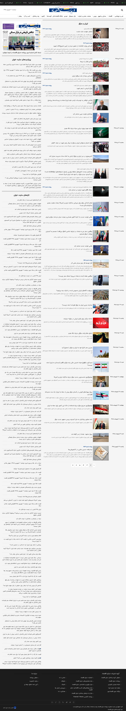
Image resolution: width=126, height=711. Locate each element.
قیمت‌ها (49, 16)
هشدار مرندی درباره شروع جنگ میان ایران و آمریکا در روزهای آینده (22, 106)
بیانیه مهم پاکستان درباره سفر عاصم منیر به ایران (27, 333)
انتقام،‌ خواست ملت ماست (84, 32)
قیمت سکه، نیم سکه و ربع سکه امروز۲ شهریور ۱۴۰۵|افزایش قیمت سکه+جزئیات (22, 245)
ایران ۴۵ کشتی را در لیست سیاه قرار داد (30, 276)
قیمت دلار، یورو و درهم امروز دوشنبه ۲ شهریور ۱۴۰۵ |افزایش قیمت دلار (22, 240)
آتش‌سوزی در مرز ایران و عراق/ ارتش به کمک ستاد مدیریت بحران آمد (70, 156)
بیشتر (20, 16)
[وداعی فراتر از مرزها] (100, 62)
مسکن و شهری (102, 16)
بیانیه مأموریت (33, 681)
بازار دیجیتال (72, 16)
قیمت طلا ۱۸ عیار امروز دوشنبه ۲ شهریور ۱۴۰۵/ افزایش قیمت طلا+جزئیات (24, 258)
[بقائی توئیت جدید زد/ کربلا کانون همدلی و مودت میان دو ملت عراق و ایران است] (100, 221)
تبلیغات (63, 681)
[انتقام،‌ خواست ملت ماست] (100, 33)
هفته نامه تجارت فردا (114, 688)
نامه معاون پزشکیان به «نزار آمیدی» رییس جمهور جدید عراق (73, 419)
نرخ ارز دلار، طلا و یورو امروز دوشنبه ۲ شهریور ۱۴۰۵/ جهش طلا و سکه (22, 231)
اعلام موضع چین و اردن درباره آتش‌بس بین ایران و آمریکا (25, 302)
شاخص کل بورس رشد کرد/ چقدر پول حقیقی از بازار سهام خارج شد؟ (22, 352)
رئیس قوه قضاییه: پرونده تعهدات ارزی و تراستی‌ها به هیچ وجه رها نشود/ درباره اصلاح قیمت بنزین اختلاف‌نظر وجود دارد (22, 338)
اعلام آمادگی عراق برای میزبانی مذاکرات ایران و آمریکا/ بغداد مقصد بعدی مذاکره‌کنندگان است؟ (69, 204)
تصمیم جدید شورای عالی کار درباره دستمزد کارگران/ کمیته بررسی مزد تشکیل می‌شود (22, 146)
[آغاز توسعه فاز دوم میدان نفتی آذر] (100, 263)
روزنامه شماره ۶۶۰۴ (47, 29)
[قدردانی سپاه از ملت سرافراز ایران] (100, 77)
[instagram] (73, 702)
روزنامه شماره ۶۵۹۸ (87, 260)
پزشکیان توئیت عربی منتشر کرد (82, 114)
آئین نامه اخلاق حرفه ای (31, 685)
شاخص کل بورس (48, 3)
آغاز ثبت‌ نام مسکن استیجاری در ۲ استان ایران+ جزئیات (26, 412)
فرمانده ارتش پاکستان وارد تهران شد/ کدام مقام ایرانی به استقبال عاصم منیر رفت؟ (23, 82)
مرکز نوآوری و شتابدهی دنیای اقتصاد (82, 685)
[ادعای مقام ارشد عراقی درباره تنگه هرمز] (100, 337)
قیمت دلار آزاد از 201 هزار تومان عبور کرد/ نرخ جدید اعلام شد (24, 654)
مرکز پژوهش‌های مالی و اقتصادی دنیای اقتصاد (81, 689)
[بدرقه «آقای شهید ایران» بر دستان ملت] (100, 191)
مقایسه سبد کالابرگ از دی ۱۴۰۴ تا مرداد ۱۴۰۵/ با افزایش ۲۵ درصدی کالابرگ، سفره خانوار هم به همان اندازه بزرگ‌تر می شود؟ (22, 135)
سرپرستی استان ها (60, 688)
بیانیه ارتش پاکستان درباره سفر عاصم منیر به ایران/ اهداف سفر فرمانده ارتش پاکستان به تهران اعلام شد (21, 88)
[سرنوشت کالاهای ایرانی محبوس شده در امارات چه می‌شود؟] (100, 294)
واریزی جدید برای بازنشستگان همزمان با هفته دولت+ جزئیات (24, 254)
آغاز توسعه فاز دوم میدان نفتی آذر (81, 263)
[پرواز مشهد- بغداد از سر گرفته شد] (100, 437)
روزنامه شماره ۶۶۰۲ (47, 187)
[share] (59, 702)
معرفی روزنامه (34, 678)
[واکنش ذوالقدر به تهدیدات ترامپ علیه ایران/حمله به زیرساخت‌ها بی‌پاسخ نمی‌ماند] (100, 104)
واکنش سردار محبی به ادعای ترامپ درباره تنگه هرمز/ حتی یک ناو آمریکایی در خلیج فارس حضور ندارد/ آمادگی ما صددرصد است (23, 373)
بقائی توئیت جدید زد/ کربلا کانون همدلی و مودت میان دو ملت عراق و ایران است (69, 218)
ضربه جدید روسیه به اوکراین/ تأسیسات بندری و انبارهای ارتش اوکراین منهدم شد (22, 383)
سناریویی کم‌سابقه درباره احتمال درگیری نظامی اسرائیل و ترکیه (24, 154)
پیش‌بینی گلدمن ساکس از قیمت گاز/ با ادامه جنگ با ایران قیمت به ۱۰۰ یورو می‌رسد (22, 307)
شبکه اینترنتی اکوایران (114, 685)
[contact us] (55, 702)
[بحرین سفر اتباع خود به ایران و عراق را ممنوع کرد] (100, 352)
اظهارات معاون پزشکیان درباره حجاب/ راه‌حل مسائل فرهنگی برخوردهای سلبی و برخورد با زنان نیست (24, 205)
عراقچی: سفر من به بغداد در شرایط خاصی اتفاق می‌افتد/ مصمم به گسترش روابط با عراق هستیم (69, 232)
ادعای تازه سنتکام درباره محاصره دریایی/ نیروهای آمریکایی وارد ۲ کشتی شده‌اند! (23, 179)
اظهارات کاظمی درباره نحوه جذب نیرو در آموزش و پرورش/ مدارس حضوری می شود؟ (22, 140)
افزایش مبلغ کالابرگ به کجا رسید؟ (32, 174)
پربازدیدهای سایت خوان (21, 59)
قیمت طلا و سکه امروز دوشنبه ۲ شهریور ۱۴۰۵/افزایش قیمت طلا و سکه (22, 271)
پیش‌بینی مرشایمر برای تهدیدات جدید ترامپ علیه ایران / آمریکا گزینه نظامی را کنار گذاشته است (22, 316)
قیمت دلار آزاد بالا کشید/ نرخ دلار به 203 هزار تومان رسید (25, 576)
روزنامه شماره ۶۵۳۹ (87, 447)
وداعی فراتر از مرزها (86, 62)
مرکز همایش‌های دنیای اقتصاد (84, 681)
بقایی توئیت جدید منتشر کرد (83, 246)
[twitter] (70, 702)
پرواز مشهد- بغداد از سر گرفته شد (81, 434)
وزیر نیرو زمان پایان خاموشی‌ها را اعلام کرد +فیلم (27, 119)
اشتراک (63, 685)
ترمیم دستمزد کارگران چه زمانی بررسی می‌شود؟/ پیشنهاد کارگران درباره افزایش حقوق (21, 281)
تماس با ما (62, 678)
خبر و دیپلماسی (118, 16)
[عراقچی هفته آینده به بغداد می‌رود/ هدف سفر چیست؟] (100, 280)
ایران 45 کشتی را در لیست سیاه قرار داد (30, 510)
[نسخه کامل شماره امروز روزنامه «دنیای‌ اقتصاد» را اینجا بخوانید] (21, 36)
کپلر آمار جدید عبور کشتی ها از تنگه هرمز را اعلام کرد (26, 167)
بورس (95, 16)
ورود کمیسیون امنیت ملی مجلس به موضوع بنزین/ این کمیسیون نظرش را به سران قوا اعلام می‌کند (22, 221)
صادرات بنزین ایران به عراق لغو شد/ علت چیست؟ (77, 305)
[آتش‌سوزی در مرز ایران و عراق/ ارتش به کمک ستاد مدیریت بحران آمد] (100, 159)
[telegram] (66, 702)
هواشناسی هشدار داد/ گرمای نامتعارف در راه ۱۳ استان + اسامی (23, 109)
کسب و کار (27, 16)
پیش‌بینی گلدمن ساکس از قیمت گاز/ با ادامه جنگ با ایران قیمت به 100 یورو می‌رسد (22, 540)
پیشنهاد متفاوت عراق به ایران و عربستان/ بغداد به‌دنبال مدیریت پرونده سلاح (21, 114)
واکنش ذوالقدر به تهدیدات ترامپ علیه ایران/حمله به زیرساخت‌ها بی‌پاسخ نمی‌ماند (70, 101)
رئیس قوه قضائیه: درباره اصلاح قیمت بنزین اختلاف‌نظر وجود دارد (23, 330)
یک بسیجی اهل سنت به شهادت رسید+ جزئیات (28, 378)
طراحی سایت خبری (9, 708)
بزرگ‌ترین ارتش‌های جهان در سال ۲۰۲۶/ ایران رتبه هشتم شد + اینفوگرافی (23, 77)
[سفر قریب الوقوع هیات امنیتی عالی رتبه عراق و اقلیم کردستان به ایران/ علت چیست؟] (100, 366)
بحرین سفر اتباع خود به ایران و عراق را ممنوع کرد (77, 348)
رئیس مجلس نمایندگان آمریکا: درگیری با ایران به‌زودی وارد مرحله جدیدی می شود (23, 162)
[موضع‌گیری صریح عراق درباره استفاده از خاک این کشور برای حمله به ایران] (100, 409)
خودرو (66, 16)
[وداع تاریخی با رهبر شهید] (100, 90)
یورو (109, 3)
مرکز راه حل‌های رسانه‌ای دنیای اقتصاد (82, 693)
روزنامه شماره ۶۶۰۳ (47, 59)
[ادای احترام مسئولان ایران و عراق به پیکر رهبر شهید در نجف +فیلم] (100, 147)
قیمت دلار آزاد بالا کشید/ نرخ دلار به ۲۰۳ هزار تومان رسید (25, 343)
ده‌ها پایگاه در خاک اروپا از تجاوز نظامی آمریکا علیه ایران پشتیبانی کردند (23, 101)
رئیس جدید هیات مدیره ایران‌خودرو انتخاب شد (28, 209)
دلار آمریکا (23, 3)
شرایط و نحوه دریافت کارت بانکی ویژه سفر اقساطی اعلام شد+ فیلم (22, 151)
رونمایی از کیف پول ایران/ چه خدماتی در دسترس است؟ (25, 311)
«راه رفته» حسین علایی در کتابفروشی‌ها (80, 450)
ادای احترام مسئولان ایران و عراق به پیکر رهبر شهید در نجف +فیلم (72, 143)
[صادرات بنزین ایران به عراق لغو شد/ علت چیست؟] (100, 309)
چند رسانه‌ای (35, 16)
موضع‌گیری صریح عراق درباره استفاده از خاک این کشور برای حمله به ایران (69, 406)
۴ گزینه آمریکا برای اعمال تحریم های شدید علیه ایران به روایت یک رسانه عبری (23, 129)
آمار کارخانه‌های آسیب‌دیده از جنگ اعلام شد (29, 200)
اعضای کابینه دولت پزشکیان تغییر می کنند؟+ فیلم (27, 424)
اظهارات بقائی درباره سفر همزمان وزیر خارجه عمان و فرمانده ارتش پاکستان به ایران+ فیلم (22, 416)
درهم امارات (89, 3)
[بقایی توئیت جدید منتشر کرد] (100, 250)
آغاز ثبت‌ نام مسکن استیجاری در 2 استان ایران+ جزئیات (26, 645)
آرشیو (43, 16)
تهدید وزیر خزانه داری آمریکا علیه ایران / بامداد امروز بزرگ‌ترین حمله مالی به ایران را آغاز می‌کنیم (22, 66)
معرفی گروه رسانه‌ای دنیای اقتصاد (110, 678)
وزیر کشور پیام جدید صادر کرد (32, 408)
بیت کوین (69, 3)
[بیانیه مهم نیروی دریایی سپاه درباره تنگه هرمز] (100, 132)
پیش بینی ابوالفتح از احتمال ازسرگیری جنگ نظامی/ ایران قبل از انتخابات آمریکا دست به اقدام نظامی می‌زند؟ (23, 123)
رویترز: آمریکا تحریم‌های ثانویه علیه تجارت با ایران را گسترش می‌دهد (22, 267)
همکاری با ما (61, 691)
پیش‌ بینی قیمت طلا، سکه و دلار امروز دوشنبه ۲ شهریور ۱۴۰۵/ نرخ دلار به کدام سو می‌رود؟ (22, 71)
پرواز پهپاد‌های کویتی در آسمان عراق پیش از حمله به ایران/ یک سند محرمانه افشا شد (68, 393)
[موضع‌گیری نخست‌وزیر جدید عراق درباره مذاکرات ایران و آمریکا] (100, 381)
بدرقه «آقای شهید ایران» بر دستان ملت (80, 190)
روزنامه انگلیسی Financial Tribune (82, 697)
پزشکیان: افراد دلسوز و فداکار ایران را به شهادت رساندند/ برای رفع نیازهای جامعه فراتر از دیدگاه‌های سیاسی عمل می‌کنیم (23, 347)
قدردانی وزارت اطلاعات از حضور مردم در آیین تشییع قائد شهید (72, 46)
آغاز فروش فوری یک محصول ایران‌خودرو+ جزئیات (27, 235)
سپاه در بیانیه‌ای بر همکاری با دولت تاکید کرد (28, 285)
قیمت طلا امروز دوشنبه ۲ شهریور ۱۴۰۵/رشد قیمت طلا (26, 250)
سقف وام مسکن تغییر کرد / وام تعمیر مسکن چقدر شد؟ (25, 321)
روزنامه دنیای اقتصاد (114, 681)
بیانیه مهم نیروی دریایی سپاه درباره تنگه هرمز (78, 128)
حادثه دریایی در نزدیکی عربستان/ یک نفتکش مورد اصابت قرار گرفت (22, 404)
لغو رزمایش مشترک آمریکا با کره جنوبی (30, 213)
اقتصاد (110, 16)
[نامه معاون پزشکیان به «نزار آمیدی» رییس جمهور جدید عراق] (100, 423)
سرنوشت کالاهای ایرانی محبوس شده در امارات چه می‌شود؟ (74, 291)
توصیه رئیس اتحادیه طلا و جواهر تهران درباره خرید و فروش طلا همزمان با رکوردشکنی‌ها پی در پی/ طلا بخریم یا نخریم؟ (23, 297)
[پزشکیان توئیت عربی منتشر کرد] (100, 118)
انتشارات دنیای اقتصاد (86, 678)
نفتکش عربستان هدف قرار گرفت (32, 226)
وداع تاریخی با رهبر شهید (84, 88)
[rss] (63, 702)
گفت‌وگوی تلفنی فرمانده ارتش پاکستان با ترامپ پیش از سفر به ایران (22, 158)
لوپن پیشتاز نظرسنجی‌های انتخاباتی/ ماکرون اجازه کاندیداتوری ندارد (22, 217)
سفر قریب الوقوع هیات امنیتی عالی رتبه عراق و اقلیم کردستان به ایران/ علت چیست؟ (69, 364)
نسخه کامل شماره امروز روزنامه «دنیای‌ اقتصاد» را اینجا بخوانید (22, 53)
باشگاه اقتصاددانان (58, 16)
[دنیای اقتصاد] (63, 10)
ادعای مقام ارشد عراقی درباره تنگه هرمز (80, 333)
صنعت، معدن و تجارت (84, 16)
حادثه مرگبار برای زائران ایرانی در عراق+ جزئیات (77, 319)
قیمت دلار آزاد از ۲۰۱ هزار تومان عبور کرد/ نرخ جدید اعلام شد (24, 421)
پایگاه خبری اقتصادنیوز (113, 691)
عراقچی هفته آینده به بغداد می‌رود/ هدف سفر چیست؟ (75, 276)
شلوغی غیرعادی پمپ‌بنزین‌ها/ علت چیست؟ (29, 263)
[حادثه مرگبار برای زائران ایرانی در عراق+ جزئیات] (100, 323)
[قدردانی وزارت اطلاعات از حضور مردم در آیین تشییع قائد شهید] (100, 46)
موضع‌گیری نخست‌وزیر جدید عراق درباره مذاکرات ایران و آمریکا (73, 377)
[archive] (52, 702)
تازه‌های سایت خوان (21, 195)
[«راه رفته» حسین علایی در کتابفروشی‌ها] (100, 453)
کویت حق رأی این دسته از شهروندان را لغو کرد (28, 171)
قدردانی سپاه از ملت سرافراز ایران (82, 76)
